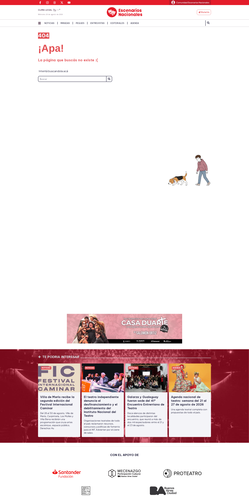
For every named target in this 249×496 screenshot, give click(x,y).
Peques (80, 23)
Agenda (134, 23)
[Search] (109, 79)
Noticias (49, 23)
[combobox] (72, 79)
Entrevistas (97, 23)
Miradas (65, 23)
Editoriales (117, 23)
